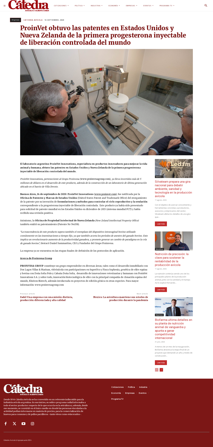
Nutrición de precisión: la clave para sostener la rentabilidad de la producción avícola (172, 259)
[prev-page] (157, 370)
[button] (205, 5)
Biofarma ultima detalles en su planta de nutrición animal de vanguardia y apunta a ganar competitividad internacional (173, 329)
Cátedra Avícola (33, 20)
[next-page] (161, 370)
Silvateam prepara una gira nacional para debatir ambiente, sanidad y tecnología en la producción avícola (173, 189)
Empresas (15, 20)
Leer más (161, 224)
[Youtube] (23, 424)
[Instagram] (32, 424)
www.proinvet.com (105, 194)
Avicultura (159, 249)
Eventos (159, 177)
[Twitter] (14, 424)
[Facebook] (5, 424)
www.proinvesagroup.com (95, 179)
